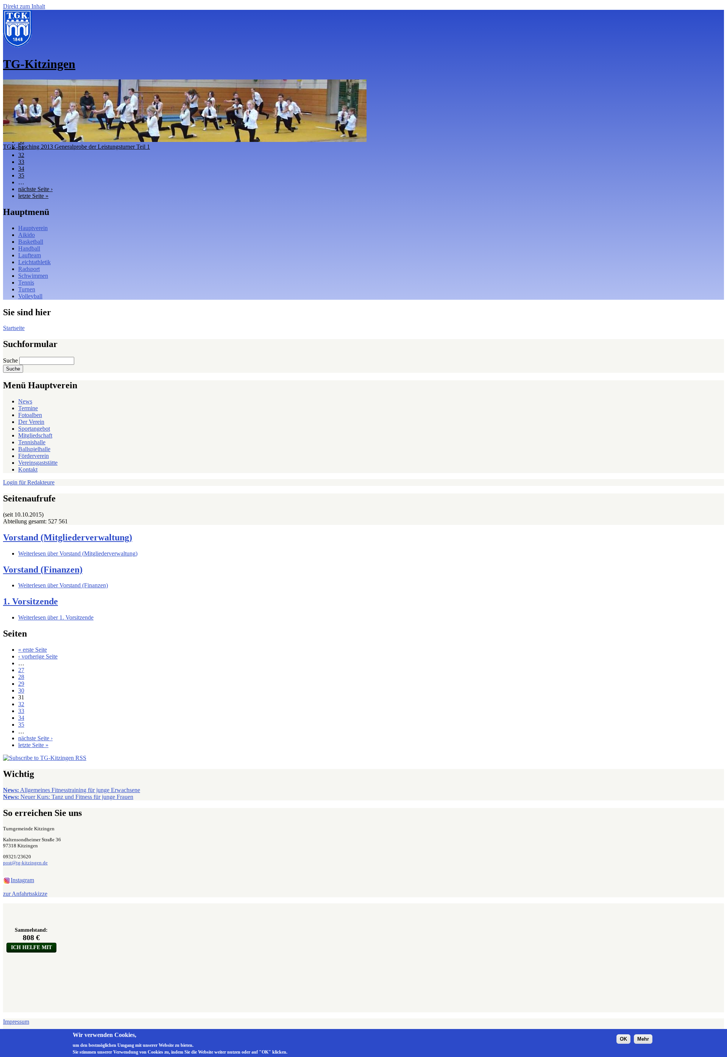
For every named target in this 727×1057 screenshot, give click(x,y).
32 (21, 155)
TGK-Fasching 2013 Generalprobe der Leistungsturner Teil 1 (76, 146)
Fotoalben (30, 415)
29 (21, 683)
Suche (11, 360)
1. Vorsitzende (30, 601)
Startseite (14, 328)
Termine (28, 408)
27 (21, 670)
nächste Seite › (35, 189)
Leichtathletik (34, 262)
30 (21, 690)
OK (623, 1038)
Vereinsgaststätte (38, 462)
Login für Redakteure (29, 482)
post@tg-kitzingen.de (25, 863)
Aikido (26, 235)
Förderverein (33, 456)
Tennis (26, 282)
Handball (29, 248)
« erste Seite (32, 649)
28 (21, 677)
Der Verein (31, 422)
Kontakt (27, 469)
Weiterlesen (77, 553)
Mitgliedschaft (35, 435)
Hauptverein (33, 228)
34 (21, 168)
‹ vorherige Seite (38, 656)
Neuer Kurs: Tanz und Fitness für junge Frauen (68, 797)
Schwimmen (33, 275)
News (25, 401)
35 (21, 175)
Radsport (29, 269)
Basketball (30, 241)
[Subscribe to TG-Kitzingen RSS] (44, 758)
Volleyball (30, 296)
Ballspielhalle (34, 449)
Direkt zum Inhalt (24, 6)
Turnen (26, 289)
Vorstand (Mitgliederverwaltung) (67, 537)
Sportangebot (34, 428)
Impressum (16, 1021)
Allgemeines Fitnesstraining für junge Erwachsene (71, 790)
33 (21, 162)
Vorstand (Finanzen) (43, 569)
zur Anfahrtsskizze (25, 893)
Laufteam (29, 255)
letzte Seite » (33, 196)
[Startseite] (17, 45)
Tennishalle (31, 442)
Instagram (22, 880)
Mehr (643, 1038)
